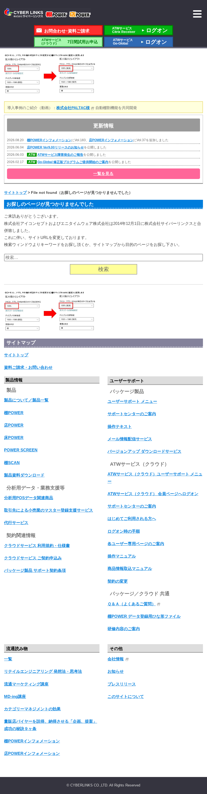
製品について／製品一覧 (26, 400)
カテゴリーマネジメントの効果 (32, 709)
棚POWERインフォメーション (49, 140)
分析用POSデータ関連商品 (28, 497)
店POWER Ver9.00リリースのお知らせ (55, 147)
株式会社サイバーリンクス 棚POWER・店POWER (47, 13)
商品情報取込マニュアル (130, 568)
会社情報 (116, 659)
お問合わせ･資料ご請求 (66, 31)
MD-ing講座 (15, 696)
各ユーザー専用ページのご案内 (136, 543)
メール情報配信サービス (130, 439)
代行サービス (16, 522)
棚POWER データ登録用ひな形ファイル (144, 616)
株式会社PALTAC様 (73, 108)
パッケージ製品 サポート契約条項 (35, 570)
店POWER (13, 425)
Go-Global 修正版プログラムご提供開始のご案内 (72, 162)
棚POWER (13, 412)
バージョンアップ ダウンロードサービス (144, 451)
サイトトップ (16, 355)
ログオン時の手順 (124, 531)
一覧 (8, 659)
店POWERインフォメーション (111, 140)
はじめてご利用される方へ (132, 518)
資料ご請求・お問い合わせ (28, 367)
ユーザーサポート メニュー (132, 401)
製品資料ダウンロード (24, 475)
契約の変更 (118, 581)
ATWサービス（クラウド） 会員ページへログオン (153, 493)
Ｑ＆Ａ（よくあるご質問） (132, 604)
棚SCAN (12, 462)
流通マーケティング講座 (26, 684)
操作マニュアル (122, 556)
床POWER (13, 437)
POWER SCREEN (20, 450)
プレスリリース (122, 684)
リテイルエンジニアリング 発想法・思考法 (43, 671)
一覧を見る (103, 173)
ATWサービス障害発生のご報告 (60, 155)
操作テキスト (120, 426)
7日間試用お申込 (70, 41)
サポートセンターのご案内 (132, 413)
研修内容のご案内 (124, 628)
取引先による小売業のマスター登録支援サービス (48, 510)
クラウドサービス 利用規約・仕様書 (37, 545)
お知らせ (116, 671)
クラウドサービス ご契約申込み (33, 558)
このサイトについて (126, 696)
